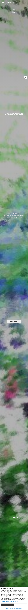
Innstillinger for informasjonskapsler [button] (14, 608)
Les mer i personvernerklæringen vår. (10, 601)
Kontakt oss (10, 2)
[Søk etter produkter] (26, 77)
